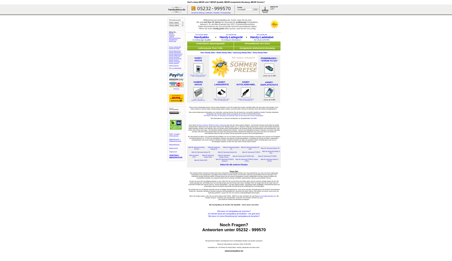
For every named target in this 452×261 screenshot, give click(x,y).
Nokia (197, 75)
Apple (215, 99)
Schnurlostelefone (175, 38)
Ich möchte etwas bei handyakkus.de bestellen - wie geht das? (234, 214)
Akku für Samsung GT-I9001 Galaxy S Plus (246, 160)
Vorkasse (176, 89)
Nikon (201, 99)
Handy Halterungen (175, 55)
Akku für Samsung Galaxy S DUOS (269, 160)
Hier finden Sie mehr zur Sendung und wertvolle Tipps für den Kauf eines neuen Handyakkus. (234, 115)
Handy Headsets (174, 57)
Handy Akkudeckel (175, 51)
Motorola (200, 76)
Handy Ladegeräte (175, 47)
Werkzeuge (172, 41)
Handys (171, 33)
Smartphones (173, 39)
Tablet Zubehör (174, 66)
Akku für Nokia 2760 (194, 156)
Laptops (171, 36)
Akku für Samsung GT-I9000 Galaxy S (225, 160)
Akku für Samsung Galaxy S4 (270, 148)
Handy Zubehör (174, 63)
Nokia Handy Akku (224, 53)
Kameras (172, 35)
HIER (255, 118)
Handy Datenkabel (175, 52)
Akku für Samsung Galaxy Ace (227, 152)
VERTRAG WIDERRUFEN (175, 156)
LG (196, 76)
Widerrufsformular (175, 141)
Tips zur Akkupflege (175, 68)
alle (204, 76)
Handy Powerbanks (175, 58)
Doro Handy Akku (208, 53)
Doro (200, 125)
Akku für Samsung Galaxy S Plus (271, 152)
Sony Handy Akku (260, 53)
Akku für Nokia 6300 (200, 160)
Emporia (205, 125)
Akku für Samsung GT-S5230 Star (243, 156)
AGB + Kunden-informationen (174, 135)
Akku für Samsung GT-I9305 (251, 152)
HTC (193, 76)
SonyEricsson (203, 75)
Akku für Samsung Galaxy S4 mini (250, 148)
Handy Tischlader (174, 62)
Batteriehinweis (174, 145)
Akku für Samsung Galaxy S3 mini (196, 148)
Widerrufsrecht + (175, 139)
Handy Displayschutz (175, 54)
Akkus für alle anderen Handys (234, 165)
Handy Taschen (174, 60)
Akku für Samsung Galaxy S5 (201, 152)
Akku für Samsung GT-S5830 (267, 156)
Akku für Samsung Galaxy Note (208, 156)
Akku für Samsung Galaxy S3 (214, 148)
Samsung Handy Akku (242, 53)
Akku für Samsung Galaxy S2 (231, 148)
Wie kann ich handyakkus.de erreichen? (234, 211)
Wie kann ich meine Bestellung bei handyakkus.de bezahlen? (234, 216)
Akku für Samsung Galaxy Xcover (224, 156)
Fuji (198, 99)
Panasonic (194, 100)
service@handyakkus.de (268, 196)
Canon (194, 99)
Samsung (192, 75)
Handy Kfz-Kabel (174, 48)
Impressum (173, 152)
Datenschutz (173, 148)
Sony (228, 99)
